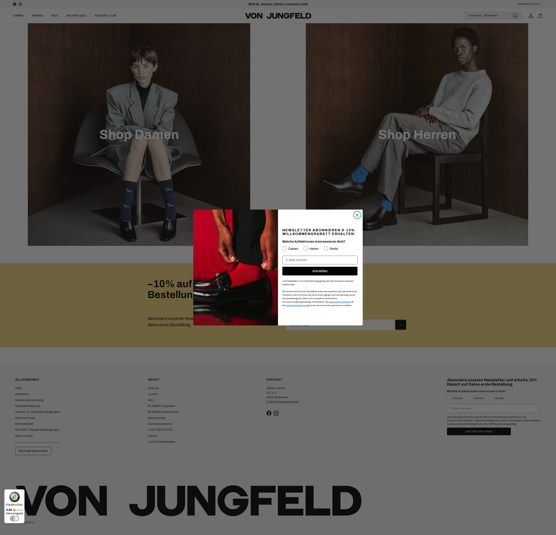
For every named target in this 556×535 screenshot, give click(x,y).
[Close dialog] (357, 215)
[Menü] (22, 492)
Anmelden (320, 271)
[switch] (14, 518)
